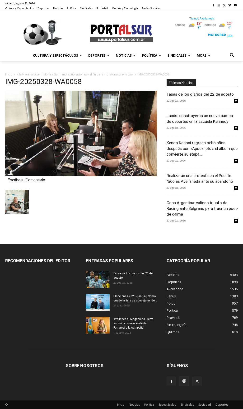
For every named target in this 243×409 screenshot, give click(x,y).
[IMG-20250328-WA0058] (81, 175)
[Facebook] (213, 5)
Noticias (134, 405)
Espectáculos (167, 405)
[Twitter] (224, 5)
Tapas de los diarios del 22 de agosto (200, 94)
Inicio (8, 74)
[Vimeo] (229, 5)
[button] (232, 55)
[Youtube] (235, 5)
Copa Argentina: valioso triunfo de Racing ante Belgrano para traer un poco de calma (202, 208)
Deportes (221, 405)
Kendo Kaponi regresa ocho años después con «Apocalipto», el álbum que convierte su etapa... (202, 148)
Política (149, 405)
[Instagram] (219, 5)
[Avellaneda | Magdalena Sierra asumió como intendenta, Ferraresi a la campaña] (98, 325)
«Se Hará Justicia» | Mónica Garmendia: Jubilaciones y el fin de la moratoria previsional (75, 74)
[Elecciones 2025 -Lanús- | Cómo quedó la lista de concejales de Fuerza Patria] (98, 302)
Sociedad (204, 405)
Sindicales (187, 405)
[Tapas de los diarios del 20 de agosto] (98, 279)
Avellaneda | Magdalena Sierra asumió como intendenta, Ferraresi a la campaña (133, 323)
